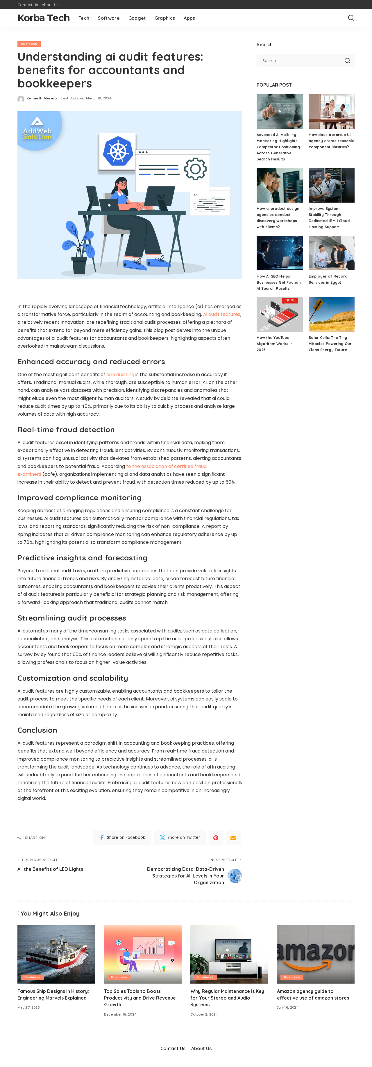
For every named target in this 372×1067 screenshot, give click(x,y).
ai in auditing (120, 374)
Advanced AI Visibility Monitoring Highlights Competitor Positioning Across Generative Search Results (278, 146)
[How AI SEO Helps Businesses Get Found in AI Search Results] (280, 253)
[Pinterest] (216, 837)
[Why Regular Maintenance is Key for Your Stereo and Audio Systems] (229, 954)
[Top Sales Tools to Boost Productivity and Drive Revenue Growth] (143, 954)
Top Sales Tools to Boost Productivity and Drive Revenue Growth (140, 997)
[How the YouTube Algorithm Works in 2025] (280, 314)
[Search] (351, 18)
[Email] (233, 837)
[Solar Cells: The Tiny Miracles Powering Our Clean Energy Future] (332, 314)
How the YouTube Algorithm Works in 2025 (275, 343)
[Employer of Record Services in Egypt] (332, 253)
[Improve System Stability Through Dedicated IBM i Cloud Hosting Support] (332, 185)
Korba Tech (43, 18)
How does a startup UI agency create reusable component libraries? (331, 140)
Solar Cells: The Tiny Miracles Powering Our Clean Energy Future (330, 343)
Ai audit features (221, 314)
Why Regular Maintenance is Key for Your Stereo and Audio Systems (227, 997)
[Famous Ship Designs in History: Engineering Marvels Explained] (56, 954)
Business (29, 44)
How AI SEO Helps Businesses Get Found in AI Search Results (280, 282)
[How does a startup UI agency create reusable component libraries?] (332, 111)
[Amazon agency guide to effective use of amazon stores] (316, 954)
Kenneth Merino (41, 98)
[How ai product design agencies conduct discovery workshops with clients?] (280, 185)
